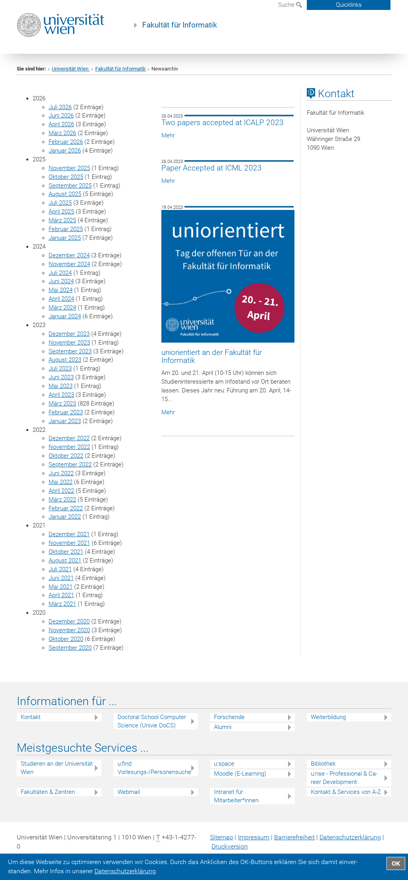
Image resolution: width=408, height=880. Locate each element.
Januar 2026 (65, 150)
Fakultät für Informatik (179, 25)
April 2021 (61, 595)
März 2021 (62, 604)
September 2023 (70, 351)
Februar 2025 (66, 229)
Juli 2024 (60, 272)
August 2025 (65, 194)
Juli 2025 (60, 202)
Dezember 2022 (69, 438)
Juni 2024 (61, 281)
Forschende (229, 717)
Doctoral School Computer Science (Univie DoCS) (152, 721)
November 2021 (69, 543)
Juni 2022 (61, 473)
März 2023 (62, 403)
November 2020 (69, 630)
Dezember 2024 (69, 255)
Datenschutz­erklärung (350, 837)
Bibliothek (323, 763)
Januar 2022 (65, 516)
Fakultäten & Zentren (48, 792)
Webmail (129, 792)
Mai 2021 (61, 586)
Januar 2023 (65, 421)
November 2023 (69, 342)
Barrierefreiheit (294, 837)
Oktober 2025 (66, 176)
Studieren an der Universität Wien (57, 768)
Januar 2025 (65, 237)
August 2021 (65, 560)
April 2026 (61, 124)
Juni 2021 (61, 578)
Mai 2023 (61, 386)
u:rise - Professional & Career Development (344, 778)
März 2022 (62, 499)
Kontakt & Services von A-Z (346, 792)
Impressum (253, 837)
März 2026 (62, 133)
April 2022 (61, 490)
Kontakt (31, 717)
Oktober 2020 (66, 639)
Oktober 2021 (66, 551)
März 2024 (62, 307)
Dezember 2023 (69, 333)
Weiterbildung (328, 717)
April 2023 (61, 394)
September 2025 (70, 185)
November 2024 (69, 264)
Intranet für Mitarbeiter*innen (236, 796)
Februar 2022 (66, 508)
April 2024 (61, 298)
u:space (224, 763)
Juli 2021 (60, 569)
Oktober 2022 (66, 455)
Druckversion (230, 846)
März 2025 (62, 220)
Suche (287, 4)
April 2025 (61, 211)
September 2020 (70, 647)
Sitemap (221, 837)
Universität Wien (71, 69)
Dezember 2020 (69, 621)
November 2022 (69, 447)
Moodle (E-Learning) (240, 773)
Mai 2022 (61, 482)
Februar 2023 (66, 412)
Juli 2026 (60, 107)
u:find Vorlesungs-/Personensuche (154, 768)
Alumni (222, 727)
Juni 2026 (61, 115)
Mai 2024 (61, 290)
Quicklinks (349, 4)
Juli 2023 (60, 368)
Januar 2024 (65, 316)
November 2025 (69, 168)
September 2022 (70, 464)
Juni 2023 (61, 377)
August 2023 (65, 359)
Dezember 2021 (69, 534)
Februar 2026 (66, 141)
